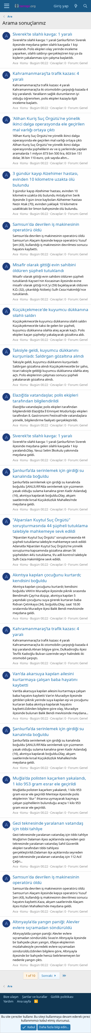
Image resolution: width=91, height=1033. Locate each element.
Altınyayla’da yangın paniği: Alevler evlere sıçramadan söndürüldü (46, 924)
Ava (15, 63)
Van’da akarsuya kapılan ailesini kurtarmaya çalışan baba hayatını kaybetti (45, 679)
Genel (83, 63)
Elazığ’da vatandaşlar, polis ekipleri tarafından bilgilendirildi (45, 398)
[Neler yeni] (75, 5)
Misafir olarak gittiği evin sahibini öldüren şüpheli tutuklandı (44, 267)
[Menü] (6, 6)
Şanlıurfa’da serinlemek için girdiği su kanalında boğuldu (48, 473)
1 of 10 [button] (30, 975)
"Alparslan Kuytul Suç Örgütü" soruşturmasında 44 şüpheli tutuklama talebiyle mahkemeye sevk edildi (50, 525)
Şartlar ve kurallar (34, 996)
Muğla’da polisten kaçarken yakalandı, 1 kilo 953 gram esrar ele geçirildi (49, 781)
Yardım (8, 1001)
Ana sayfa (24, 1001)
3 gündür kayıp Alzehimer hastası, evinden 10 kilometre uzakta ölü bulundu (45, 179)
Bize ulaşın (10, 996)
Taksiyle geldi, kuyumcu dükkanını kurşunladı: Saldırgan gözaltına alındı (48, 353)
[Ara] (85, 5)
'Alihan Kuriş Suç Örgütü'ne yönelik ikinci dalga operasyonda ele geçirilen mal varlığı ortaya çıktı (49, 124)
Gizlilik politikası (62, 996)
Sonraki (47, 975)
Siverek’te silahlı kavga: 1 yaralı (42, 34)
